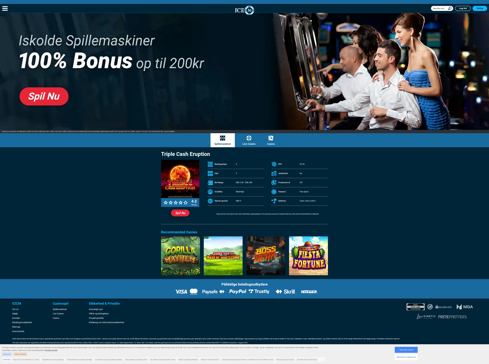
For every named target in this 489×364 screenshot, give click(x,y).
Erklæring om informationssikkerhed (106, 322)
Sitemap (16, 327)
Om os (15, 309)
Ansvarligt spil (96, 309)
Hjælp (15, 313)
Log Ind (463, 8)
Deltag (480, 8)
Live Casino (249, 143)
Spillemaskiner (222, 143)
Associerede (18, 331)
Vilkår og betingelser (99, 313)
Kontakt (16, 318)
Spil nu (180, 213)
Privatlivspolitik (96, 318)
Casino (271, 143)
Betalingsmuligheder (22, 322)
